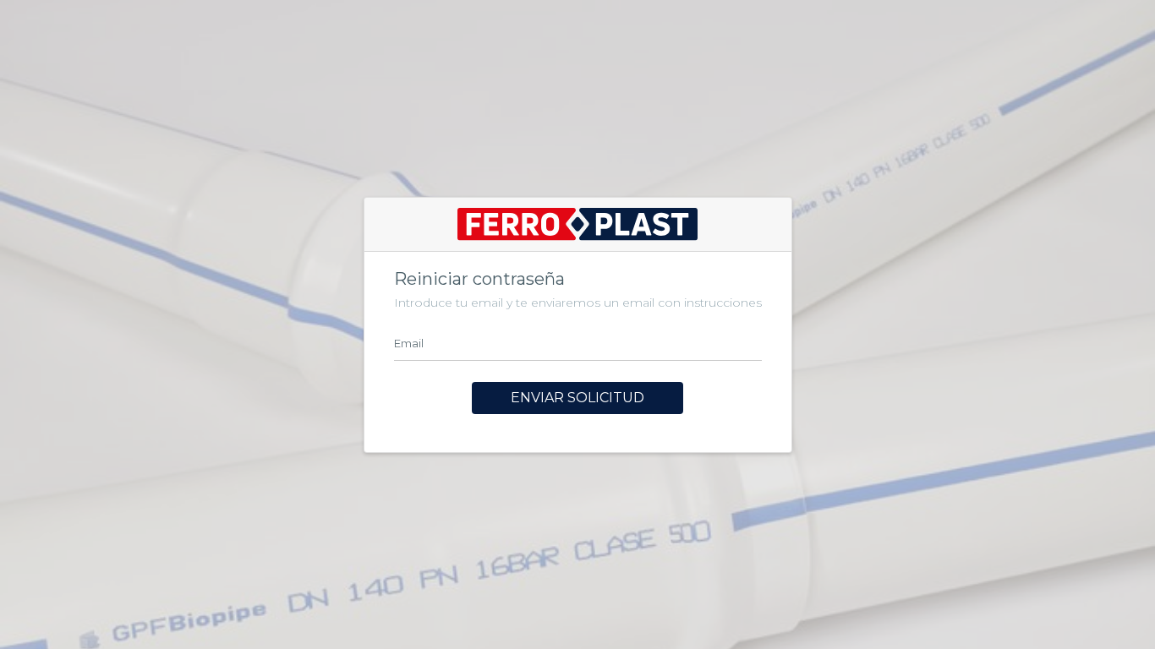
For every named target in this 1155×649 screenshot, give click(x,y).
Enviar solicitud (577, 398)
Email (409, 343)
